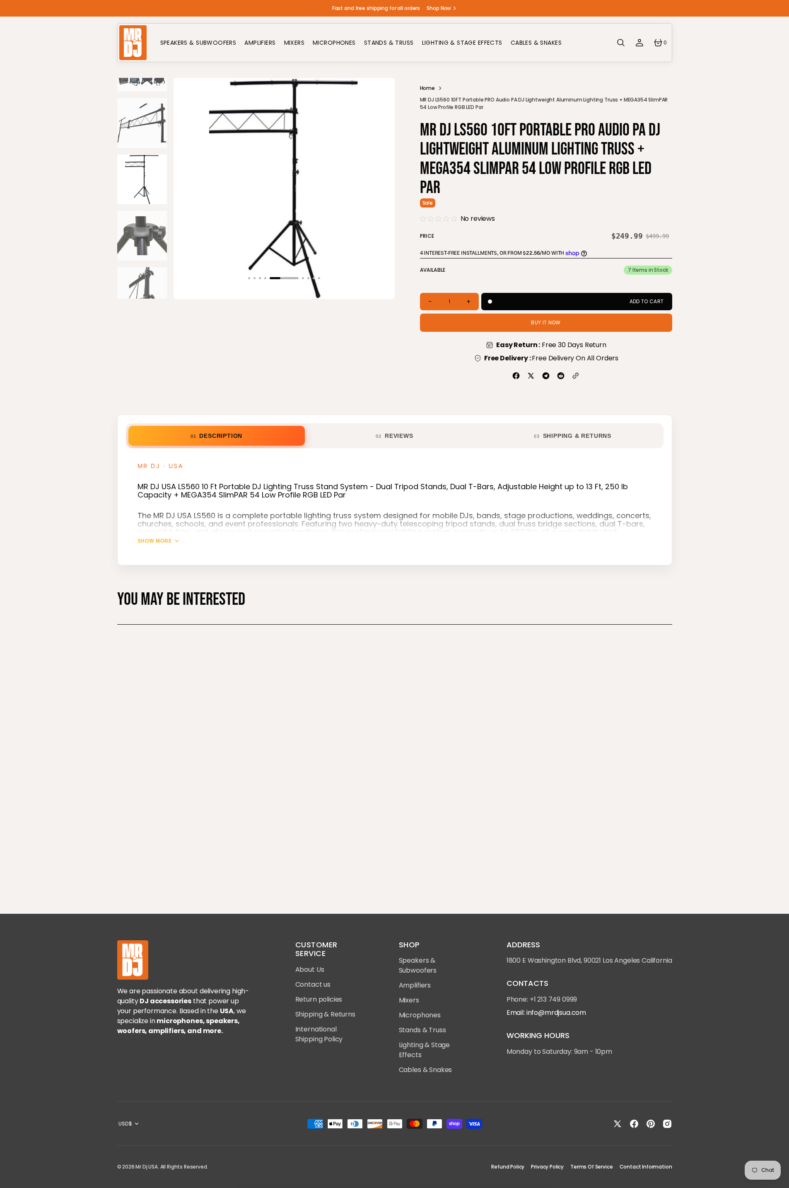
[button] (620, 42)
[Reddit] (561, 376)
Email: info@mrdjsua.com (546, 1012)
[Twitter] (531, 376)
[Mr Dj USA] (132, 43)
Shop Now (439, 8)
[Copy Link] (576, 376)
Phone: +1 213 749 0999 (542, 999)
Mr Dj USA (146, 1166)
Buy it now (546, 322)
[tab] (216, 436)
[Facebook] (516, 376)
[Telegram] (546, 376)
